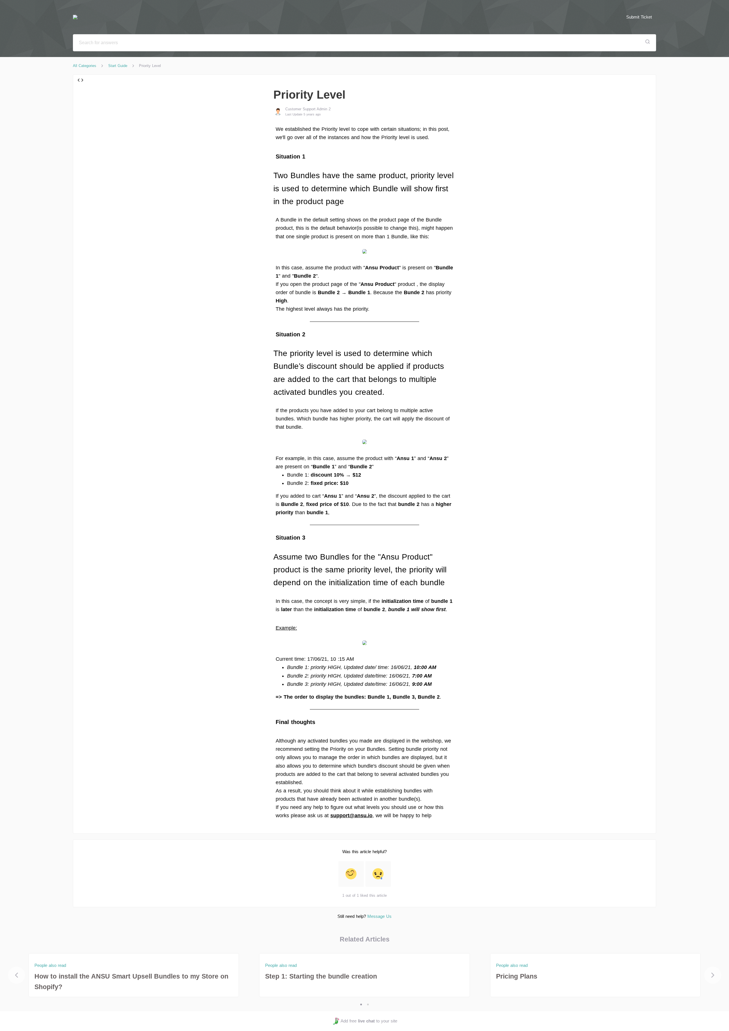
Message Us (379, 916)
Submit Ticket (639, 17)
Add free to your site (369, 1020)
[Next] (712, 975)
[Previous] (16, 975)
